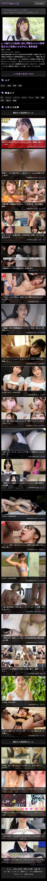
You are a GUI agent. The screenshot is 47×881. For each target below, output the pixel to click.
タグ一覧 (7, 871)
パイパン (17, 97)
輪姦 (14, 100)
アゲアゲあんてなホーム (11, 10)
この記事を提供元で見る (23, 74)
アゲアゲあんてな (10, 3)
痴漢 (9, 86)
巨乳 (2, 100)
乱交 (37, 97)
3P (2, 97)
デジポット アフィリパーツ (38, 865)
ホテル (24, 97)
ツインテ (8, 97)
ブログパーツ (18, 874)
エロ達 (24, 10)
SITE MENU (39, 3)
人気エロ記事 (17, 869)
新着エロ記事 (28, 869)
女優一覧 (37, 869)
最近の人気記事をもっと (23, 113)
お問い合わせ (28, 874)
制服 (42, 97)
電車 (14, 86)
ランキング (15, 871)
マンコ (31, 97)
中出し (3, 86)
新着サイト (24, 871)
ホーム (9, 869)
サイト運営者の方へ (36, 871)
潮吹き (8, 100)
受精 (20, 86)
